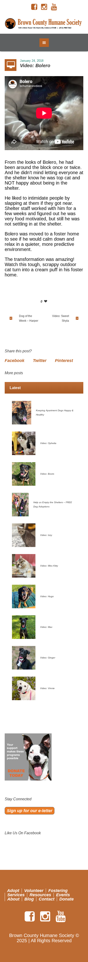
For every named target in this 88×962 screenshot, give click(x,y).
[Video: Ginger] (23, 657)
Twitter (39, 360)
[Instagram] (44, 7)
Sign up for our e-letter (29, 810)
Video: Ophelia (48, 443)
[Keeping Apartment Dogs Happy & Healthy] (21, 412)
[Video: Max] (23, 626)
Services (16, 895)
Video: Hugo (47, 596)
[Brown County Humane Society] (44, 23)
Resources (40, 895)
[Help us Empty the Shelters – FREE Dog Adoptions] (20, 504)
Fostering (58, 890)
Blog (29, 899)
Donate (66, 899)
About (13, 899)
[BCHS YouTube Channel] (53, 7)
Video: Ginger (47, 657)
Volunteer (33, 890)
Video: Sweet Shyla (60, 318)
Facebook (14, 360)
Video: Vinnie (47, 688)
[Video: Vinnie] (23, 688)
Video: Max (46, 627)
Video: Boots (47, 474)
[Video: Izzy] (23, 534)
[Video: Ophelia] (23, 442)
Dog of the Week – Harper (28, 318)
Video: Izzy (46, 535)
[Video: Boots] (23, 473)
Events (63, 895)
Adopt (13, 890)
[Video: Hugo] (23, 596)
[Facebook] (34, 7)
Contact (46, 899)
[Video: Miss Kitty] (23, 565)
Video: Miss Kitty (49, 565)
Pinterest (64, 360)
